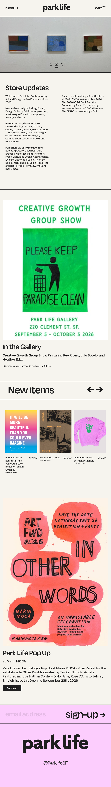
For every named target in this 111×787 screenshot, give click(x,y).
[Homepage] (56, 8)
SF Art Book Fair (82, 102)
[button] (11, 8)
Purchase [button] (12, 688)
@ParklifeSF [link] (55, 762)
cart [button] (100, 8)
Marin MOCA (72, 99)
